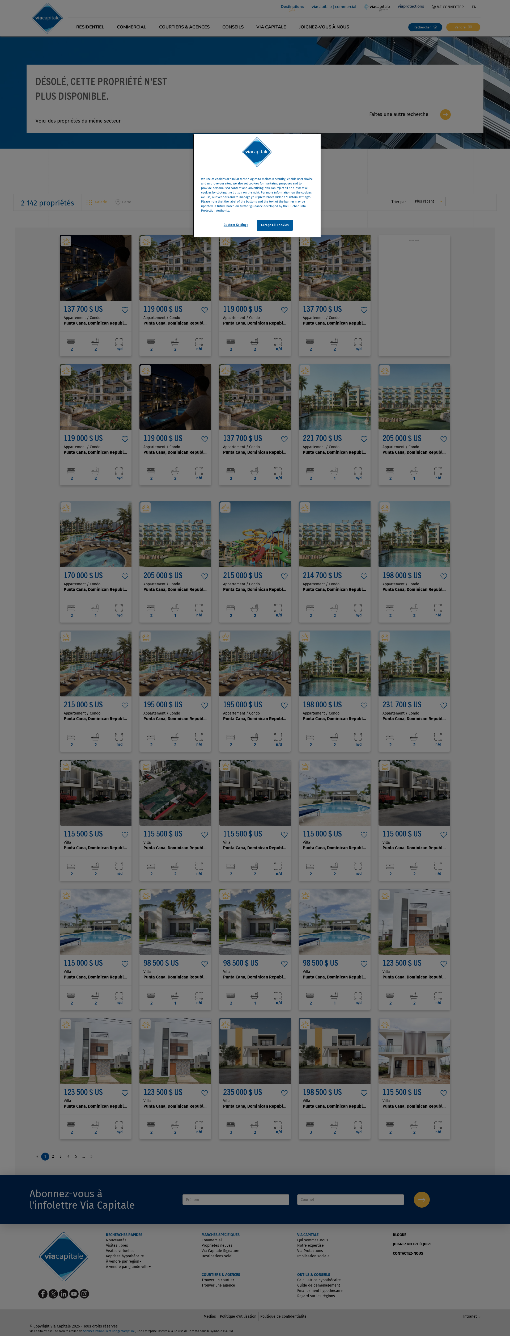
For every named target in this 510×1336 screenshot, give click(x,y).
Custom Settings (236, 224)
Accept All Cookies (274, 225)
